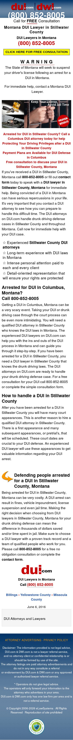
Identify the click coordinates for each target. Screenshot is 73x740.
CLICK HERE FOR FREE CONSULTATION (36, 52)
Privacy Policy (56, 640)
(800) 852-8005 (36, 15)
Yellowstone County (35, 594)
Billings (12, 594)
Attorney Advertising (23, 640)
